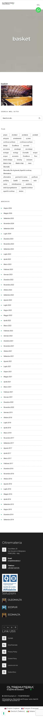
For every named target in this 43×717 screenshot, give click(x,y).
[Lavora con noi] (21, 666)
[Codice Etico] (21, 672)
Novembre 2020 (9, 407)
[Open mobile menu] (39, 5)
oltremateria (7, 177)
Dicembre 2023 (8, 239)
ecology (15, 152)
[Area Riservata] (21, 646)
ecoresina (15, 156)
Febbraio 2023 (8, 269)
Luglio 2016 (7, 489)
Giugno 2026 (8, 208)
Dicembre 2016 (8, 468)
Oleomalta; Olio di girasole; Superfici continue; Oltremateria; (17, 172)
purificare (35, 177)
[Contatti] (21, 639)
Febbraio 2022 (8, 331)
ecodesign (17, 149)
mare (29, 163)
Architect (14, 135)
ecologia (6, 152)
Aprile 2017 (7, 453)
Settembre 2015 (9, 504)
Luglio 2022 (7, 305)
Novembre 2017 (9, 438)
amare (5, 135)
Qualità (15, 180)
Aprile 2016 (7, 499)
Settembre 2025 (9, 218)
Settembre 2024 (9, 228)
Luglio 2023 (7, 254)
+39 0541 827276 (13, 568)
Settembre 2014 (9, 519)
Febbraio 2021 (8, 392)
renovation (25, 180)
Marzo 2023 (7, 264)
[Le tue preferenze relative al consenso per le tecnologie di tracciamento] (4, 713)
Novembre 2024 (9, 223)
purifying (6, 180)
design (5, 145)
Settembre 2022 (9, 295)
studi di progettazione (10, 187)
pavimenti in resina (21, 177)
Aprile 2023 (7, 259)
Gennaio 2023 (8, 274)
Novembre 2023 (9, 244)
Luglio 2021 (7, 366)
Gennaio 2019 (8, 412)
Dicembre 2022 (8, 280)
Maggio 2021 (8, 377)
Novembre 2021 (9, 346)
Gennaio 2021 (8, 397)
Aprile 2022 (7, 320)
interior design (7, 160)
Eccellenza (15, 145)
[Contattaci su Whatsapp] (38, 12)
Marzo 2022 (7, 325)
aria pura (6, 138)
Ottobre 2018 (8, 417)
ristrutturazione (16, 184)
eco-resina (6, 149)
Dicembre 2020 (8, 402)
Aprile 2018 (7, 428)
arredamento (17, 138)
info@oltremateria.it (14, 561)
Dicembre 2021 (8, 341)
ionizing (19, 160)
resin (35, 180)
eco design (29, 149)
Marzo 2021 (7, 387)
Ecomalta (25, 152)
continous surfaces (9, 142)
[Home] (8, 4)
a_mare (28, 138)
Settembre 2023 (9, 249)
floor (35, 156)
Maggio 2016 (8, 494)
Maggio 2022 (8, 315)
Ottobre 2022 (8, 290)
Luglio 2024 (7, 234)
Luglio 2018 (7, 422)
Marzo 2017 (7, 458)
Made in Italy (7, 163)
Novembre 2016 (9, 474)
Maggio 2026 (8, 213)
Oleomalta (6, 167)
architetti (35, 135)
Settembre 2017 (9, 443)
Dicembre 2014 (8, 514)
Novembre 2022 (9, 285)
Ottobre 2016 (8, 479)
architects (25, 135)
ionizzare (29, 160)
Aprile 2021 (7, 382)
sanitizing (29, 184)
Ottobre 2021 (8, 351)
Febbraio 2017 (8, 463)
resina (5, 184)
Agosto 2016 (8, 484)
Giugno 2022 (8, 310)
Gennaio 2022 (8, 336)
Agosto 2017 (8, 448)
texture (21, 191)
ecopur (35, 152)
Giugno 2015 (8, 509)
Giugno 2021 (8, 371)
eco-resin (26, 145)
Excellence (26, 156)
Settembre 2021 (9, 356)
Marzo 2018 (7, 433)
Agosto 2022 (8, 300)
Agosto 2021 (8, 361)
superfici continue (27, 187)
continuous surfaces (26, 142)
